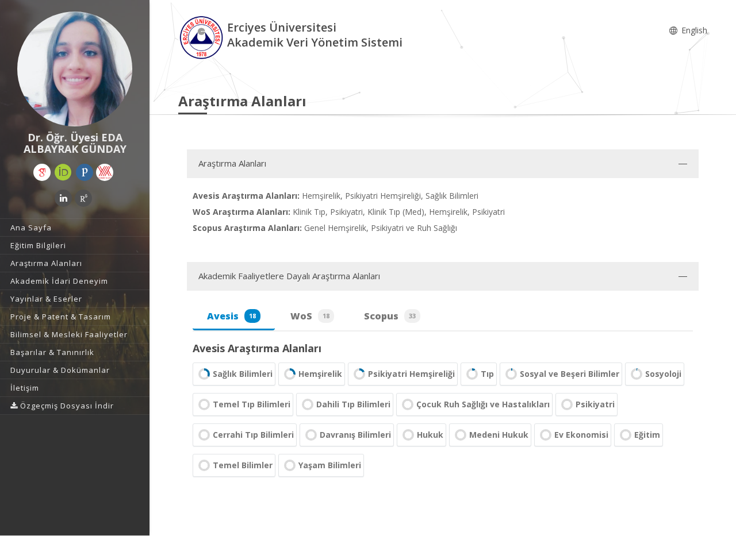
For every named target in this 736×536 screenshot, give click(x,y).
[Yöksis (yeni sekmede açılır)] (104, 172)
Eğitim (647, 434)
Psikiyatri (595, 404)
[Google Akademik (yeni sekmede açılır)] (42, 172)
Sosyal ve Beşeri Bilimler (569, 373)
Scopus (390, 316)
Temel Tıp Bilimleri (251, 404)
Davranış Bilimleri (355, 434)
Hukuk (430, 434)
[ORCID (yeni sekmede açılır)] (63, 172)
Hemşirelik (320, 373)
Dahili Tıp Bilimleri (353, 404)
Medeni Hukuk (498, 434)
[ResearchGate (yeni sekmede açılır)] (83, 198)
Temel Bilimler (243, 465)
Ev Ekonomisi (581, 434)
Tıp (487, 373)
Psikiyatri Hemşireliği (411, 373)
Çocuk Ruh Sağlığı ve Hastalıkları (483, 404)
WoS (309, 316)
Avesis (231, 316)
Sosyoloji (663, 373)
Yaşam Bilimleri (329, 465)
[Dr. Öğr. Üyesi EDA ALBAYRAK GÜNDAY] (75, 68)
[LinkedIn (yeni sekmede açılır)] (63, 198)
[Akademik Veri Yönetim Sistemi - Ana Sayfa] (202, 36)
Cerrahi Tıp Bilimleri (253, 434)
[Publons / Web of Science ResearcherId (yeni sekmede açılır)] (84, 172)
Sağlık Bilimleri (243, 373)
